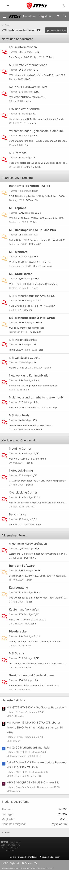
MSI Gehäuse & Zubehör (25, 357)
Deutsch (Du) (31, 863)
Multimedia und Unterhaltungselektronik (36, 397)
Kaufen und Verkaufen (24, 609)
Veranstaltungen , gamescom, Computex (36, 131)
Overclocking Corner (23, 492)
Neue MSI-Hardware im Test (28, 87)
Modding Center (20, 448)
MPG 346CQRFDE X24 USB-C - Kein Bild (30, 262)
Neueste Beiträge (13, 700)
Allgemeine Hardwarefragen (28, 543)
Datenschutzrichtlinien (28, 856)
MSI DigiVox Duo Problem (22, 407)
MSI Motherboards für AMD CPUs (32, 295)
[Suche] (65, 16)
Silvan (48, 367)
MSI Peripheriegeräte (23, 339)
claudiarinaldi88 (33, 429)
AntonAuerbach (32, 167)
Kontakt (12, 856)
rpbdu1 (29, 484)
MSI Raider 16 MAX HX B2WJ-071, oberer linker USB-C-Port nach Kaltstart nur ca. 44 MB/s (35, 727)
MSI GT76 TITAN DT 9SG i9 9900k (27, 619)
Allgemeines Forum (14, 535)
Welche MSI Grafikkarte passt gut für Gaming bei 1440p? (39, 553)
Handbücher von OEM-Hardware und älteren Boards (36, 119)
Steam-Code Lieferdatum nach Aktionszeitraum (34, 685)
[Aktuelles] (58, 16)
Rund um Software (22, 565)
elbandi (28, 310)
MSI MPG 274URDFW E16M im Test (27, 97)
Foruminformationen (23, 47)
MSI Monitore (18, 252)
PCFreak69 (32, 200)
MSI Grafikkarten (20, 274)
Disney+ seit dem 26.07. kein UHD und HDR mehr (34, 641)
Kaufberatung (18, 587)
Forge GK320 (16, 349)
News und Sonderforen (17, 39)
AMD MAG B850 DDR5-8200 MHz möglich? (32, 306)
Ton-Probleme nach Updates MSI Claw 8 (30, 425)
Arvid (28, 667)
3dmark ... (14, 524)
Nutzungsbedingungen (50, 856)
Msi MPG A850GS (18, 367)
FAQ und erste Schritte (24, 109)
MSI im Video (18, 153)
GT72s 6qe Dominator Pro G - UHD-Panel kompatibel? (37, 480)
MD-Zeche (30, 623)
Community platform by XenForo (28, 868)
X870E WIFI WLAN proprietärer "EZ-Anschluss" (33, 385)
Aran (28, 689)
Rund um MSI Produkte (17, 178)
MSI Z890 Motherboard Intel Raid (26, 327)
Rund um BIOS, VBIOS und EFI (29, 186)
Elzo (41, 349)
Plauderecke (18, 631)
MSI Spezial (17, 653)
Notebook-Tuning (21, 470)
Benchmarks (17, 514)
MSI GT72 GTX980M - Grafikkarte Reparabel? (33, 284)
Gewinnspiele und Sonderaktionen (32, 675)
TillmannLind (30, 123)
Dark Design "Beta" (19, 57)
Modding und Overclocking (20, 440)
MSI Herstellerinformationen (28, 65)
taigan (29, 101)
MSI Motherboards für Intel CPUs (32, 317)
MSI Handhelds (19, 415)
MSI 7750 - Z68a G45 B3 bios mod (27, 458)
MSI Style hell (11, 863)
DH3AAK (30, 506)
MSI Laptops (17, 208)
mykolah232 (59, 824)
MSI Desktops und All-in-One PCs (32, 230)
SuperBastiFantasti (43, 266)
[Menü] (4, 16)
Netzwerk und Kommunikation (29, 375)
